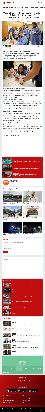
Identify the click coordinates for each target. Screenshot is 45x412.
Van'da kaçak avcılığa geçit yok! (29, 233)
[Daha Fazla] (10, 46)
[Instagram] (22, 387)
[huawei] (33, 390)
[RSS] (27, 387)
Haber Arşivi (26, 402)
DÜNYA (36, 7)
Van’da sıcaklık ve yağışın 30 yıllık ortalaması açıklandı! (25, 324)
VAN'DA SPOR (4, 7)
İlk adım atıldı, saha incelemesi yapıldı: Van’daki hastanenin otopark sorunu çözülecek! (11, 218)
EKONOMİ (42, 7)
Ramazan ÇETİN (7, 48)
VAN (22, 10)
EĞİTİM (26, 7)
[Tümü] (41, 318)
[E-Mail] (11, 184)
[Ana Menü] (41, 2)
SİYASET (21, 7)
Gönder (5, 251)
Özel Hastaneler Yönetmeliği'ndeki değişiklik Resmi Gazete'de (27, 329)
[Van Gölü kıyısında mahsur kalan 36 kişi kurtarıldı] (12, 227)
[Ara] (40, 2)
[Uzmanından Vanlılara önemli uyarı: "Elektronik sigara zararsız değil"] (32, 196)
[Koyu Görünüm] (38, 2)
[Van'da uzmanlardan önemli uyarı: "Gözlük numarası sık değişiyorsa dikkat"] (12, 196)
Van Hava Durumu (28, 395)
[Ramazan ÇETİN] (6, 182)
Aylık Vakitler (6, 372)
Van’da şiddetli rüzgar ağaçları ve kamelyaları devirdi (25, 347)
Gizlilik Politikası (18, 407)
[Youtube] (25, 387)
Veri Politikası (32, 407)
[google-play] (22, 390)
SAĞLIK (32, 7)
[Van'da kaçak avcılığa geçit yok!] (32, 227)
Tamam (41, 410)
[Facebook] (18, 387)
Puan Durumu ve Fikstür (9, 400)
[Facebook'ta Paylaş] (3, 46)
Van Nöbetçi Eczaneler (9, 395)
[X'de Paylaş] (6, 46)
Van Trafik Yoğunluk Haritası (29, 398)
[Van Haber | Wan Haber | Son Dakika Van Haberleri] (9, 3)
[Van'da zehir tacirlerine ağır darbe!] (32, 211)
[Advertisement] (22, 269)
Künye (36, 407)
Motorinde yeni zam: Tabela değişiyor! (21, 353)
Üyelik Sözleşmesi (25, 407)
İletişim (39, 407)
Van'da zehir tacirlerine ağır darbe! (30, 217)
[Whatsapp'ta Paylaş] (8, 46)
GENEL (16, 7)
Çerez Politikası (12, 407)
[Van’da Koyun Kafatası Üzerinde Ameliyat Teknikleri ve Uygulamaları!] (22, 33)
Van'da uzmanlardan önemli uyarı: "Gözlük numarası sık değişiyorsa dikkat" (11, 203)
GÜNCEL (11, 7)
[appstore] (12, 390)
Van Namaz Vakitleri (8, 398)
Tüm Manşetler (27, 400)
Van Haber (14, 322)
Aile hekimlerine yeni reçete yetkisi (21, 341)
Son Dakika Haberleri (8, 402)
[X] (20, 387)
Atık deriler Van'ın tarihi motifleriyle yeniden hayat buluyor (26, 335)
